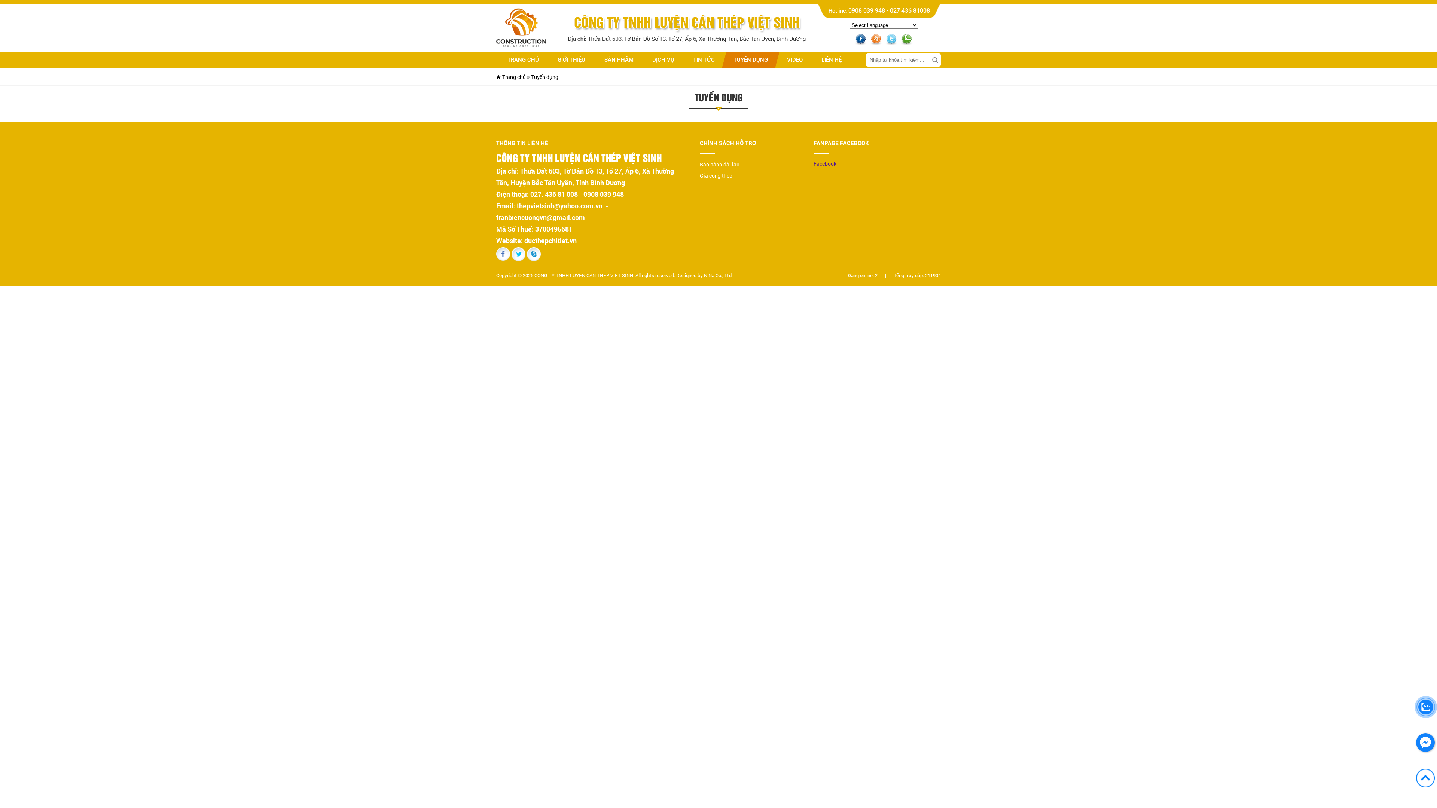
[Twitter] (891, 37)
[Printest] (907, 37)
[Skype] (534, 254)
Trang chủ (513, 76)
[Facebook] (861, 37)
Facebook (825, 163)
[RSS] (876, 37)
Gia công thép (716, 175)
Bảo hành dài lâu (719, 164)
